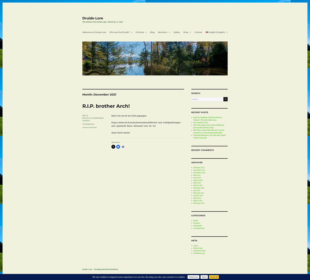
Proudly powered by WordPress (106, 269)
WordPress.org (199, 253)
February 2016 (198, 203)
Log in (195, 246)
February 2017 (198, 193)
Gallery (176, 32)
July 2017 (196, 190)
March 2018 (197, 185)
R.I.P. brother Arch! (106, 106)
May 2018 (197, 183)
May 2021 (197, 175)
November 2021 (199, 173)
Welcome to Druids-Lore (94, 32)
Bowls (195, 221)
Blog (152, 32)
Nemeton (162, 32)
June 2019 (197, 178)
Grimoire (140, 32)
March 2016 (197, 201)
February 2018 (198, 188)
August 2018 (198, 180)
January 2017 (198, 196)
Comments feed (199, 251)
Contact (198, 32)
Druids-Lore (92, 18)
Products (196, 223)
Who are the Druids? (119, 32)
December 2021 (199, 170)
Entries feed (197, 248)
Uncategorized (88, 124)
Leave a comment (89, 127)
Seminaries (197, 226)
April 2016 (197, 198)
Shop (185, 32)
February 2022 (198, 168)
